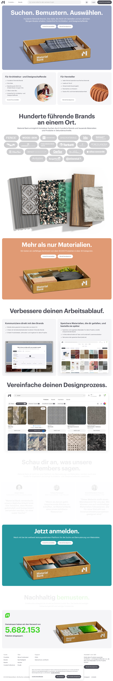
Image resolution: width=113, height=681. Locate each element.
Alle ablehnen (60, 676)
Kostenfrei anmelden (105, 2)
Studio (19, 665)
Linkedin (93, 677)
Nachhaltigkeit (22, 660)
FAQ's (36, 657)
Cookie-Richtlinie (55, 672)
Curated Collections (9, 665)
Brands (20, 2)
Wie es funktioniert (23, 657)
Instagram (87, 677)
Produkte (11, 2)
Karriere (20, 662)
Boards (6, 662)
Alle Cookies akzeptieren (73, 676)
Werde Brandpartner (91, 667)
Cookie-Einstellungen (37, 676)
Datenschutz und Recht (42, 660)
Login (93, 2)
